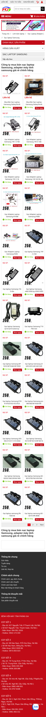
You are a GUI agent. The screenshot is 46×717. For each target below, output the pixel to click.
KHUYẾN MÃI (29, 2)
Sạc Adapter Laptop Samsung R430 (12, 253)
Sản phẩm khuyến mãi (9, 601)
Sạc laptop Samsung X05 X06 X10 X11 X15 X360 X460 (12, 440)
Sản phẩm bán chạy (8, 598)
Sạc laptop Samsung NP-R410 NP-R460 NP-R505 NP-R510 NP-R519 (12, 365)
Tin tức (4, 566)
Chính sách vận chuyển (10, 582)
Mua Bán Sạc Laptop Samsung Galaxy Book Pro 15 (12, 103)
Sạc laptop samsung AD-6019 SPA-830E (34, 514)
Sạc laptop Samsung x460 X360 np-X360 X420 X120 (34, 290)
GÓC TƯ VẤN (15, 2)
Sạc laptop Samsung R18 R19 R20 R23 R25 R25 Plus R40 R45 (12, 402)
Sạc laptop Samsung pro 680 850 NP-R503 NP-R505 (34, 402)
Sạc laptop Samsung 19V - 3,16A (34, 253)
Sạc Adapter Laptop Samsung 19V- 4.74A (12, 141)
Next (42, 525)
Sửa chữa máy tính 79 (14, 608)
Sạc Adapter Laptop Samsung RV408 (12, 215)
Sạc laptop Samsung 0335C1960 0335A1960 (12, 477)
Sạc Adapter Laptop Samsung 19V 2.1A (12, 178)
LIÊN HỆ (4, 2)
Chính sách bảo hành (9, 585)
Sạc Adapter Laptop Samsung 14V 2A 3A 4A (34, 178)
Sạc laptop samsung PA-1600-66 (12, 514)
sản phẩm (39, 16)
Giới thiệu (5, 560)
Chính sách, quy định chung (11, 579)
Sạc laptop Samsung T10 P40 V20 (34, 327)
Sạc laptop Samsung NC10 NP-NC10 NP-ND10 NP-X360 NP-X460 (34, 440)
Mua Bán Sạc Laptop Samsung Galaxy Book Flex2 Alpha (34, 103)
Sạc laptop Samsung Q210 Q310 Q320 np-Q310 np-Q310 (12, 327)
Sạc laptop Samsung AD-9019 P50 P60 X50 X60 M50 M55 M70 (34, 477)
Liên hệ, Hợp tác (7, 569)
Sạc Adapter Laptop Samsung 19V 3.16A (33, 141)
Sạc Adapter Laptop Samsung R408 (33, 215)
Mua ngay (17, 108)
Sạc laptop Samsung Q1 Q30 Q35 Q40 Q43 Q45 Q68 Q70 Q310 (34, 365)
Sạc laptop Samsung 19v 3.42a (12, 290)
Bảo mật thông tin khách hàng (12, 588)
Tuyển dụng (5, 563)
